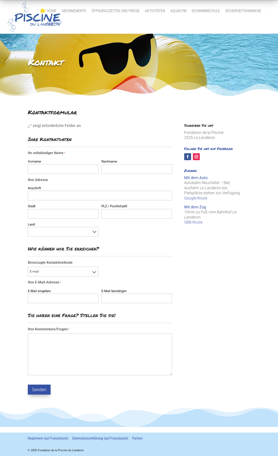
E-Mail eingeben (39, 291)
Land (31, 224)
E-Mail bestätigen (114, 291)
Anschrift (34, 188)
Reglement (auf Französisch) (48, 438)
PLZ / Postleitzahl (114, 206)
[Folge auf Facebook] (187, 156)
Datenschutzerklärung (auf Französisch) (100, 438)
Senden (39, 389)
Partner (137, 438)
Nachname (109, 161)
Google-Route (195, 198)
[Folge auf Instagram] (196, 156)
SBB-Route (193, 222)
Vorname (34, 161)
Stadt (31, 206)
